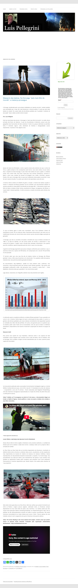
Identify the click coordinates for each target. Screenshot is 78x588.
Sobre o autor (12, 9)
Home (4, 9)
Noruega (5, 568)
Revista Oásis (34, 9)
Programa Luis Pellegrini (46, 9)
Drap (47, 566)
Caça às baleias (42, 566)
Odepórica (58, 164)
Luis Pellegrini (19, 568)
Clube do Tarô (59, 160)
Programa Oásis (23, 9)
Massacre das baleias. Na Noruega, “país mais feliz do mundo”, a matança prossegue (23, 99)
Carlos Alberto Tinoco (61, 158)
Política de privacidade (8, 581)
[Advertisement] (39, 45)
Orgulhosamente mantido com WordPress (23, 581)
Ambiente (17, 566)
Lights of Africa (59, 162)
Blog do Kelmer (59, 156)
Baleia (37, 566)
